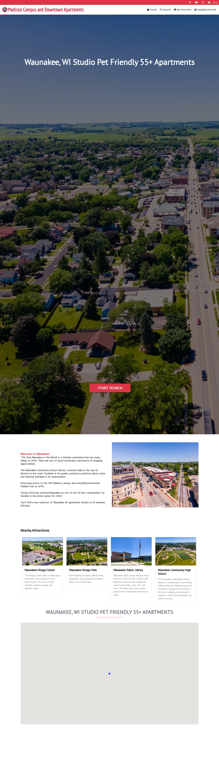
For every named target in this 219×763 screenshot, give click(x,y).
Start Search (110, 387)
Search (166, 9)
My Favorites (183, 9)
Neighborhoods (206, 9)
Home (153, 9)
